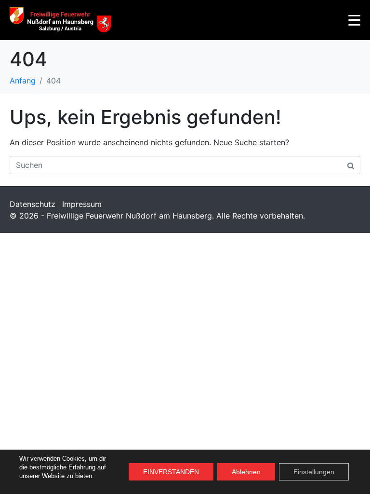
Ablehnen (246, 472)
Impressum (82, 204)
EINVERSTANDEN (171, 472)
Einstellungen (313, 472)
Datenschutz (32, 204)
